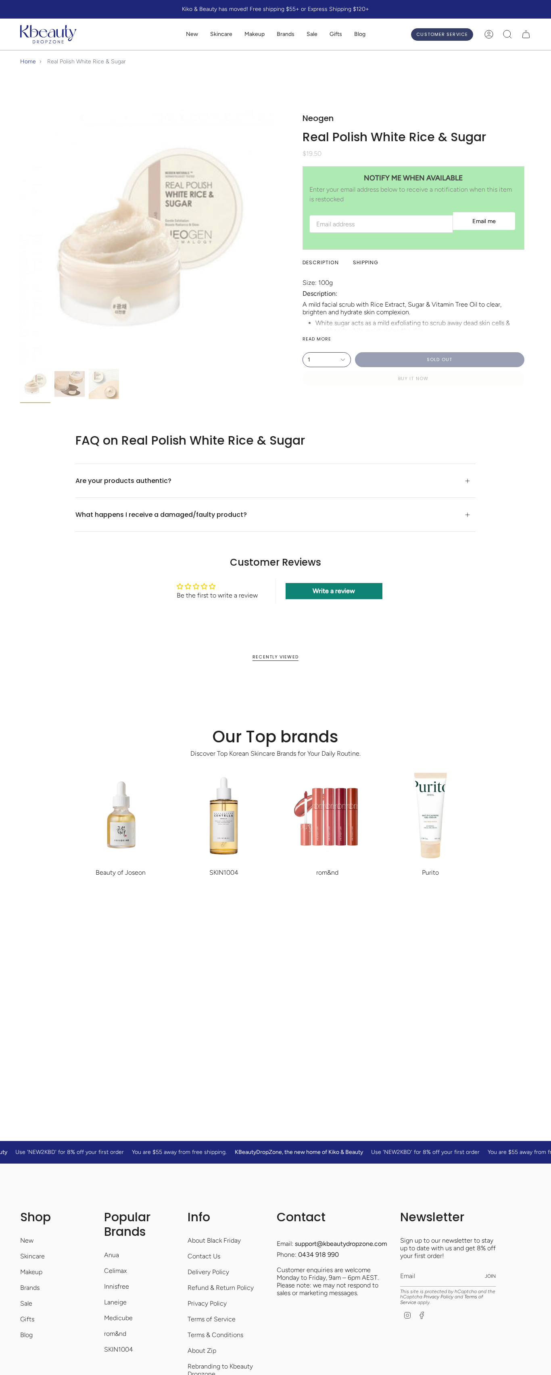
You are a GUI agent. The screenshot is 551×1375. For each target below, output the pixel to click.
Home (28, 61)
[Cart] (526, 34)
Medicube (118, 1318)
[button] (221, 34)
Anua (111, 1255)
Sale (26, 1303)
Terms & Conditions (215, 1335)
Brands (30, 1287)
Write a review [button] (334, 591)
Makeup (31, 1272)
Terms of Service (212, 1319)
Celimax (115, 1271)
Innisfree (116, 1286)
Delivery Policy (208, 1272)
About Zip (202, 1350)
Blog (26, 1335)
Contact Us (204, 1256)
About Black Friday (214, 1240)
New (26, 1240)
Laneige (115, 1302)
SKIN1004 (118, 1349)
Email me (484, 221)
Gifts (27, 1319)
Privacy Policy (207, 1303)
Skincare (32, 1256)
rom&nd (115, 1333)
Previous (20, 237)
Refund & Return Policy (221, 1287)
